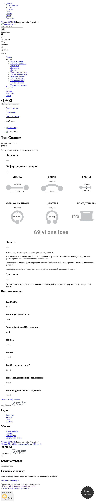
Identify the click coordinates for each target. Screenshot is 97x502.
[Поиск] (3, 29)
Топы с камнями (17, 83)
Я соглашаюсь (7, 492)
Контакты (10, 18)
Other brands (10, 112)
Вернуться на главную (10, 480)
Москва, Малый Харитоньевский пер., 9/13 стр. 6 (21, 444)
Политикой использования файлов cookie (19, 486)
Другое (13, 70)
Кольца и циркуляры (18, 74)
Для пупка (14, 66)
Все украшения (12, 5)
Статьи (8, 16)
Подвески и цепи (17, 76)
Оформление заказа (13, 438)
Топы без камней (17, 81)
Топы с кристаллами (18, 85)
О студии (9, 9)
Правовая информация (10, 399)
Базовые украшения (18, 64)
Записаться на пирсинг (10, 104)
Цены (8, 11)
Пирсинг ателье (12, 108)
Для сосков (14, 68)
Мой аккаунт (11, 436)
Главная (9, 3)
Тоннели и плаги (17, 79)
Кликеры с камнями (18, 72)
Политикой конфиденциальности (15, 488)
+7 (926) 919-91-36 (8, 22)
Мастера (9, 14)
